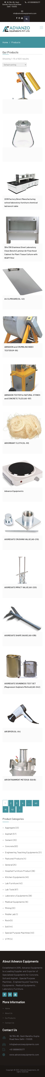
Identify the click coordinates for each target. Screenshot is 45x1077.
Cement (8, 840)
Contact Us (9, 1023)
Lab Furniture (11, 883)
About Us (8, 1013)
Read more (23, 86)
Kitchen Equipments (15, 877)
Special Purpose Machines (17, 932)
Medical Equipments (14, 901)
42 (12, 809)
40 (36, 803)
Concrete (9, 846)
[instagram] (10, 994)
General (8, 864)
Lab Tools (9, 889)
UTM (7, 938)
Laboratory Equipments (16, 895)
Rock (7, 920)
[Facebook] (4, 994)
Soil (6, 926)
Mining (8, 908)
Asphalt (8, 833)
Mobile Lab (10, 914)
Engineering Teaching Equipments (21, 852)
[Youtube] (15, 994)
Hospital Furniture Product (18, 870)
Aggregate (10, 827)
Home (7, 1008)
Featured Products (14, 858)
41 (5, 809)
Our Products (10, 1018)
